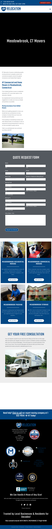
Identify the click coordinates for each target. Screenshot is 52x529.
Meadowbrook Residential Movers (13, 262)
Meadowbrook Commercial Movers (39, 262)
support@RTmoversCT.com (20, 432)
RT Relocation (19, 478)
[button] (50, 9)
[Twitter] (24, 504)
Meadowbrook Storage (39, 304)
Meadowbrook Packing (13, 304)
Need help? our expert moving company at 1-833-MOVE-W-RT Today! (26, 414)
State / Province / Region (31, 190)
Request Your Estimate (11, 229)
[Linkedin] (30, 504)
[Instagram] (27, 504)
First (6, 167)
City (6, 190)
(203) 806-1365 (23, 431)
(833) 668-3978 (15, 431)
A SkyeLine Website (37, 527)
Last (27, 167)
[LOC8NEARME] (19, 475)
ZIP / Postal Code (9, 194)
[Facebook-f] (21, 504)
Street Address (8, 186)
